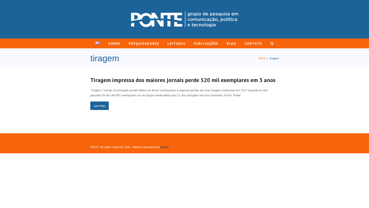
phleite (164, 147)
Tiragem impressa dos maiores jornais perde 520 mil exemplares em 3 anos (183, 80)
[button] (272, 43)
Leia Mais (100, 106)
